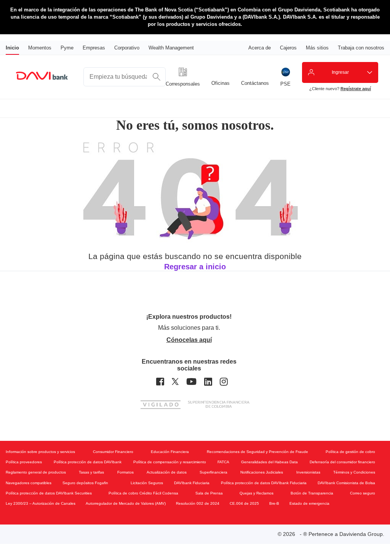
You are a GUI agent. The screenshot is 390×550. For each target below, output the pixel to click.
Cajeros (288, 48)
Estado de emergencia (309, 503)
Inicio (12, 48)
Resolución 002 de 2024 (197, 503)
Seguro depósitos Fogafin (85, 483)
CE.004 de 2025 (244, 503)
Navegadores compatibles (28, 483)
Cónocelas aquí (189, 340)
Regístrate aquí (355, 88)
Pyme (67, 48)
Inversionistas (308, 472)
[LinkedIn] (208, 382)
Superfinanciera (213, 472)
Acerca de (259, 48)
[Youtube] (191, 382)
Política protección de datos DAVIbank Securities (49, 493)
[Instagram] (224, 382)
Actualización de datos (167, 472)
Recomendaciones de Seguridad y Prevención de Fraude (257, 452)
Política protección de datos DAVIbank (87, 462)
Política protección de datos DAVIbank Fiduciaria (264, 483)
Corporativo (126, 48)
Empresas (94, 48)
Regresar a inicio (195, 266)
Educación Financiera (170, 452)
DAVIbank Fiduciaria (191, 483)
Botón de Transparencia (312, 493)
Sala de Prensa (209, 493)
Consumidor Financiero (113, 452)
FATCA (223, 462)
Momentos (39, 48)
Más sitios (317, 48)
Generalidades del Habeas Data (269, 462)
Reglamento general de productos (36, 472)
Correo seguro (362, 493)
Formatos (125, 472)
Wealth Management (171, 48)
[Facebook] (160, 382)
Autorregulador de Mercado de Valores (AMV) (126, 503)
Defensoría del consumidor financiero (342, 462)
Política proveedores (24, 462)
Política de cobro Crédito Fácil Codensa (143, 493)
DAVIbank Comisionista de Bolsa (346, 483)
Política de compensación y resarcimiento (169, 462)
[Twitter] (175, 382)
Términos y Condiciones (354, 472)
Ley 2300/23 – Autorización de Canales (40, 503)
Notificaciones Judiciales (261, 472)
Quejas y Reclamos (256, 493)
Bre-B (274, 503)
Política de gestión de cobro (350, 452)
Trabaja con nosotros (361, 48)
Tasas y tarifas (91, 472)
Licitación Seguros (147, 483)
